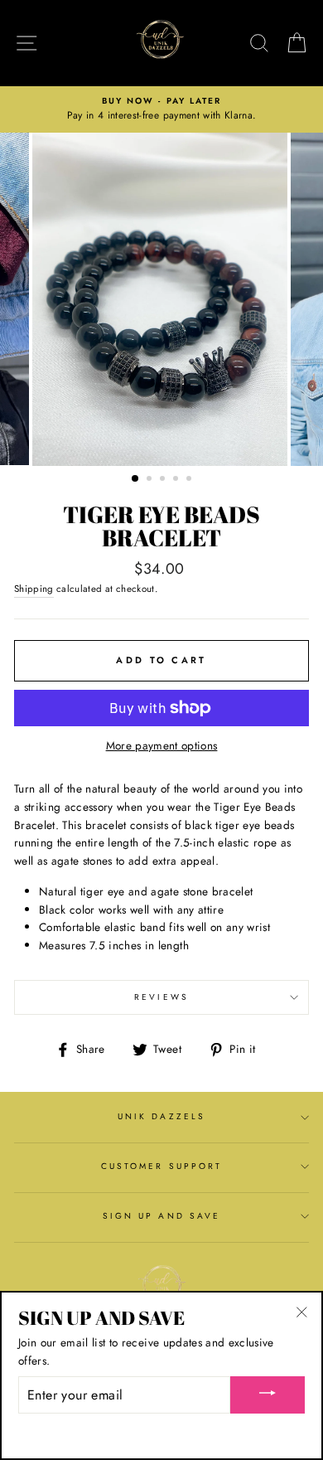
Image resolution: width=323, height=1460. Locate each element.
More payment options (162, 745)
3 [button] (164, 480)
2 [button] (151, 480)
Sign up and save (161, 1216)
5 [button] (190, 480)
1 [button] (136, 479)
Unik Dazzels (161, 1116)
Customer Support (161, 1166)
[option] (161, 109)
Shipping (34, 588)
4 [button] (177, 480)
